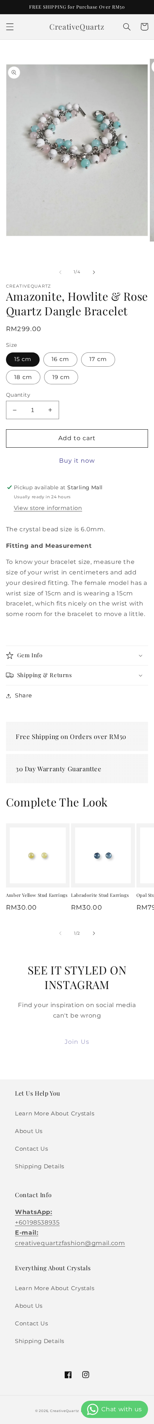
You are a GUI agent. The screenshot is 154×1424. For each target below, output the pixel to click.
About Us (29, 1131)
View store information (48, 508)
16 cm (60, 359)
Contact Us (31, 1148)
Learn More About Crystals (55, 1113)
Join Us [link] (77, 1041)
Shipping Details (39, 1166)
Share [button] (23, 695)
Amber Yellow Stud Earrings (37, 895)
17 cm (98, 359)
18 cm (23, 377)
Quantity (18, 395)
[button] (9, 26)
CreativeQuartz (64, 1411)
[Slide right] (94, 272)
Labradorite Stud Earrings (100, 895)
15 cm (22, 359)
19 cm (61, 377)
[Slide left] (60, 272)
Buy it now (77, 460)
